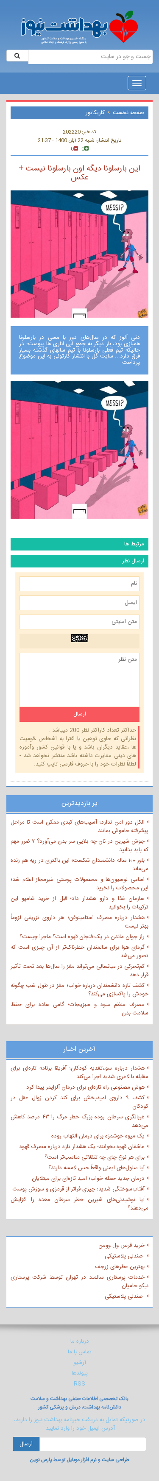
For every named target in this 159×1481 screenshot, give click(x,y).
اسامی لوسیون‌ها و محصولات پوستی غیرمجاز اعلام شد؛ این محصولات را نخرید (79, 884)
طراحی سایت (115, 1460)
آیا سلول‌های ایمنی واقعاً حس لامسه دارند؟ (96, 1168)
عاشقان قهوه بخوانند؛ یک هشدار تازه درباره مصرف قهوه (82, 1146)
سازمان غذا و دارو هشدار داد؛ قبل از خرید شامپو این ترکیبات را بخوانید (79, 903)
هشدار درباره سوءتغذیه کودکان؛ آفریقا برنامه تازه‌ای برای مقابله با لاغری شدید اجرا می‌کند (79, 1072)
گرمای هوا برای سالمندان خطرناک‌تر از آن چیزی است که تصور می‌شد (79, 952)
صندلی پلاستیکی (125, 1256)
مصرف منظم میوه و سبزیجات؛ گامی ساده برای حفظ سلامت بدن (79, 1009)
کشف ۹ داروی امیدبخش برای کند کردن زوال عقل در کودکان (79, 1102)
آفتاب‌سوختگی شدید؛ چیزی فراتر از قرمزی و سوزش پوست (78, 1189)
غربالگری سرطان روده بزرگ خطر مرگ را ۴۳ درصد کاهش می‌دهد (79, 1121)
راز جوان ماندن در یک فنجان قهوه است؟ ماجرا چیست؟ (82, 937)
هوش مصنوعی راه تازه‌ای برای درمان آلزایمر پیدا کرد (85, 1087)
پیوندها (80, 1373)
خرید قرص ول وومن (121, 1245)
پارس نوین (41, 1460)
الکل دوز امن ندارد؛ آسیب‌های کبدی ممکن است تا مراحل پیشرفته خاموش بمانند (79, 827)
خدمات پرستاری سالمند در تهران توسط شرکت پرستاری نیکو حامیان (79, 1282)
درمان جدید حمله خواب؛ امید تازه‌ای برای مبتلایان (88, 1178)
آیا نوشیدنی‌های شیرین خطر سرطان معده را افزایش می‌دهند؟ (79, 1204)
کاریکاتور (95, 112)
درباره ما (79, 1341)
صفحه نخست (128, 112)
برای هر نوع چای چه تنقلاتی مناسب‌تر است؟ (95, 1157)
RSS (79, 1384)
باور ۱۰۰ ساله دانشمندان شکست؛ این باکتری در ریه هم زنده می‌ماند (79, 865)
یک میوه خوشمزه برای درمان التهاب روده (98, 1136)
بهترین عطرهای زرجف (120, 1266)
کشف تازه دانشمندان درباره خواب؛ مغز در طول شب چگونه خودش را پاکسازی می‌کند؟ (79, 990)
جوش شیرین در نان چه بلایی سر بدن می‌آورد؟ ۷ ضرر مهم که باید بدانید (79, 846)
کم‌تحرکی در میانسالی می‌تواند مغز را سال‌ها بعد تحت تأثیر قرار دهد (79, 971)
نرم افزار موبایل (82, 1460)
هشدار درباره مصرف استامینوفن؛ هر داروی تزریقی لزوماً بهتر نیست (79, 922)
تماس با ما (80, 1352)
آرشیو (79, 1362)
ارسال (26, 1444)
